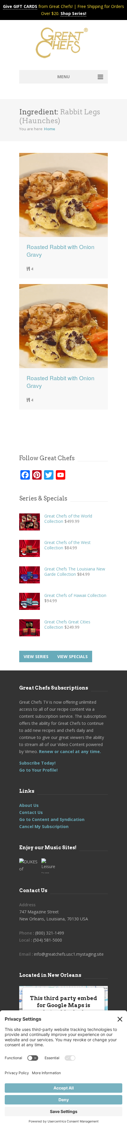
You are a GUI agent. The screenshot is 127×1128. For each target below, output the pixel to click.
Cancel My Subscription (44, 826)
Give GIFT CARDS (20, 6)
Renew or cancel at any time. (69, 751)
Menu (63, 76)
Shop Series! (73, 13)
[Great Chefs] (63, 45)
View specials (72, 656)
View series (36, 656)
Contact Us (31, 812)
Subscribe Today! (37, 763)
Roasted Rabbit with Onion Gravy (61, 250)
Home (49, 128)
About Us (29, 805)
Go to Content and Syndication (51, 819)
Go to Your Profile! (38, 770)
